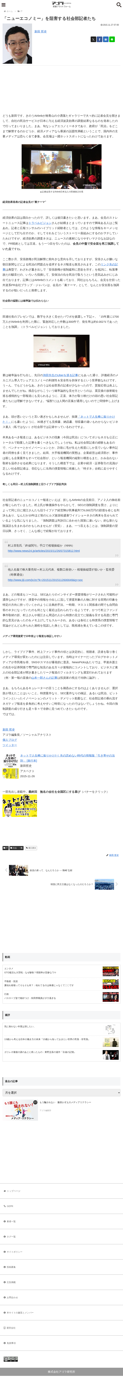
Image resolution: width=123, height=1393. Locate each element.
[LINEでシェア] (112, 39)
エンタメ (8, 968)
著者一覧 (11, 1221)
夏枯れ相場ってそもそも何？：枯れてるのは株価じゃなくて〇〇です (39, 985)
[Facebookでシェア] (99, 39)
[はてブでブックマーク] (106, 39)
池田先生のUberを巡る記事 (60, 375)
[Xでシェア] (93, 39)
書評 (7, 1015)
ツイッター (10, 745)
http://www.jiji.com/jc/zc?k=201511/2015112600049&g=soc (45, 580)
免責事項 (11, 1343)
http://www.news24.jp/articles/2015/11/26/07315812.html (44, 550)
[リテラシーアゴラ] (20, 1110)
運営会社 (11, 1328)
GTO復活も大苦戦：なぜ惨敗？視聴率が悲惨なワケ (30, 972)
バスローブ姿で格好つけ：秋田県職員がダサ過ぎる (30, 998)
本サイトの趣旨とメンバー (20, 1312)
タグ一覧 (11, 1236)
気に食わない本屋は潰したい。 (20, 1026)
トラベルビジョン (40, 223)
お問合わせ (12, 1297)
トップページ (13, 1191)
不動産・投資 (11, 981)
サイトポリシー (14, 1252)
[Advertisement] (61, 87)
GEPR (10, 1206)
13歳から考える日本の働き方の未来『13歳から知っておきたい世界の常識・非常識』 (47, 1039)
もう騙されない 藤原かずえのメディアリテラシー (65, 1102)
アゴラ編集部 (45, 1110)
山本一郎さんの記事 (44, 677)
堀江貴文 (32, 848)
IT (7, 848)
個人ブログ (10, 739)
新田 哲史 (40, 31)
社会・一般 (18, 848)
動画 (7, 957)
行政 (6, 994)
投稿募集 (11, 1267)
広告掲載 (11, 1282)
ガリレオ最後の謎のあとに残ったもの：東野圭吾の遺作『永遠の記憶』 (40, 1052)
